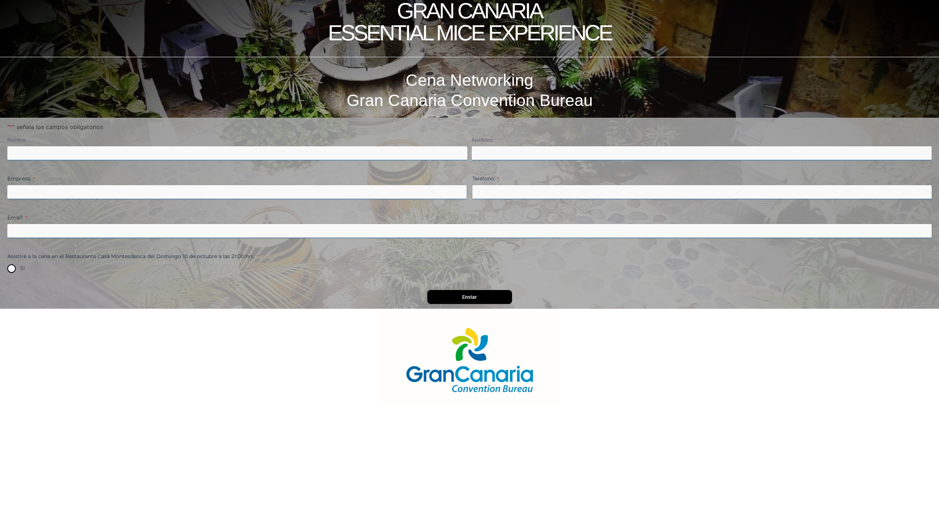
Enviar (469, 297)
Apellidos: (483, 140)
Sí (22, 268)
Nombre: (17, 140)
